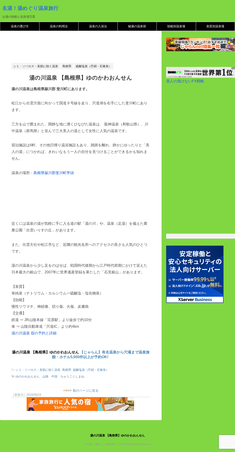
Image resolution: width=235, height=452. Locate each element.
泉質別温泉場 (215, 26)
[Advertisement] (95, 48)
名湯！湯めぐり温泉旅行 (30, 8)
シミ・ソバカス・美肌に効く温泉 (38, 370)
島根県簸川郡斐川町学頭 (54, 173)
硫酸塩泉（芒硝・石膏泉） (91, 370)
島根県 (66, 370)
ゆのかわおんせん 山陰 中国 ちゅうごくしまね (50, 376)
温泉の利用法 (59, 26)
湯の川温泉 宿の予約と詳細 (33, 333)
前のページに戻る (85, 390)
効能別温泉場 (176, 26)
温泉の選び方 (20, 26)
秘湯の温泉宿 (137, 26)
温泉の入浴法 (98, 26)
